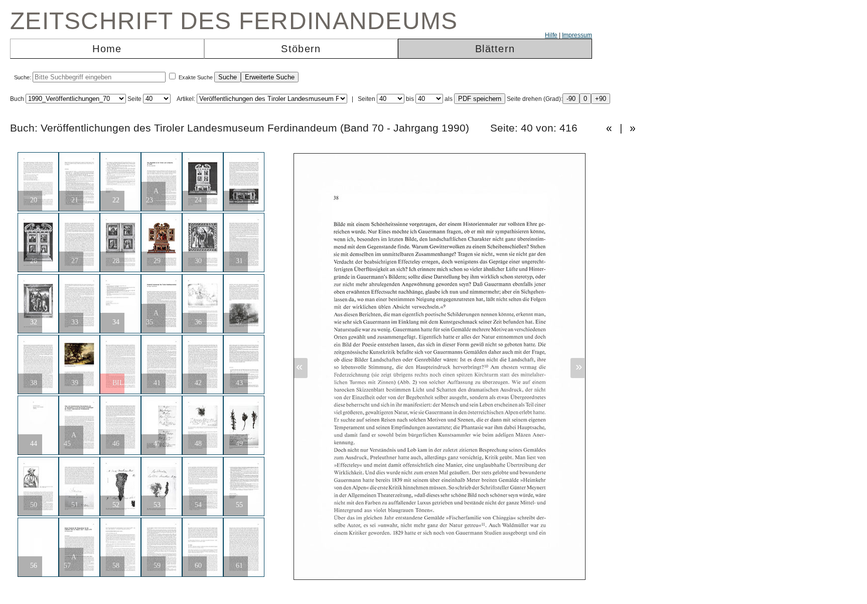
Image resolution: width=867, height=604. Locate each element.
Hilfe (551, 35)
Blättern (495, 48)
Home (106, 48)
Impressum (577, 35)
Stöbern (301, 48)
